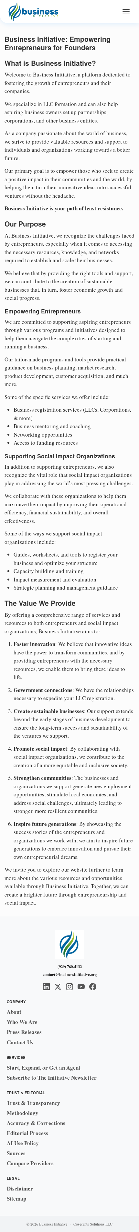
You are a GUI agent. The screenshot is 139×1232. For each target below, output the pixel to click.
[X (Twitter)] (57, 986)
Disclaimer (20, 1188)
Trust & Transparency (33, 1103)
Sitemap (16, 1198)
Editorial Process (27, 1133)
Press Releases (24, 1032)
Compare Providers (30, 1163)
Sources (16, 1153)
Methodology (22, 1113)
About (14, 1012)
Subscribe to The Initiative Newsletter (52, 1078)
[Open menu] (126, 11)
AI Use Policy (23, 1143)
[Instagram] (69, 986)
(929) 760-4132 (70, 966)
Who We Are (22, 1022)
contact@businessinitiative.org (70, 974)
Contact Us (20, 1042)
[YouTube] (81, 986)
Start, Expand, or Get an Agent (43, 1067)
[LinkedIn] (46, 986)
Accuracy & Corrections (36, 1123)
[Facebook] (92, 986)
